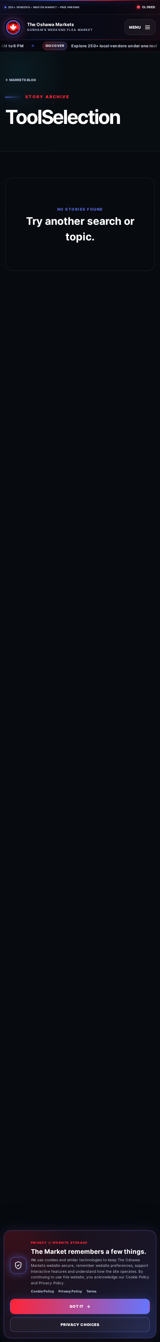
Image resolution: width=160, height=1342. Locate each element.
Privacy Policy (70, 1291)
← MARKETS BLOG (20, 80)
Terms (91, 1291)
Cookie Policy (42, 1291)
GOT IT (80, 1306)
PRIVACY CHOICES (80, 1324)
